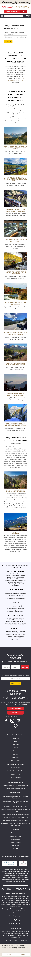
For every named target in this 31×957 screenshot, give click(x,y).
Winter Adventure (15, 777)
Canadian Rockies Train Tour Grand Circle (15, 817)
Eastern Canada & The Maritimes (15, 303)
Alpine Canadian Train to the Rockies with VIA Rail (15, 802)
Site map (15, 848)
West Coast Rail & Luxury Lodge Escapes (15, 394)
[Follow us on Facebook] (6, 721)
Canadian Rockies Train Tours (15, 771)
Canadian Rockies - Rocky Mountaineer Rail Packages (15, 179)
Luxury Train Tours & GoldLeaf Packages (15, 364)
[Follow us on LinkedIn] (19, 721)
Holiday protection (15, 839)
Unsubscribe (24, 940)
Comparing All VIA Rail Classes (15, 788)
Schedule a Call (15, 708)
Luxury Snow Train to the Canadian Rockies (15, 820)
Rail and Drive (15, 774)
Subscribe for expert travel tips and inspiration (15, 675)
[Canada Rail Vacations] (15, 7)
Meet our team (15, 833)
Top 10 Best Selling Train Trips (15, 148)
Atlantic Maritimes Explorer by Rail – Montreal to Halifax (15, 810)
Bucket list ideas (15, 767)
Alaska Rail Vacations (15, 924)
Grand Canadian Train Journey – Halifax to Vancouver (15, 797)
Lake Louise (15, 744)
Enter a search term (8, 34)
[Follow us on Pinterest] (16, 726)
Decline (23, 954)
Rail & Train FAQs (15, 836)
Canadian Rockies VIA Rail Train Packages (15, 210)
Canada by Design (15, 916)
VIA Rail (20, 80)
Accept (9, 954)
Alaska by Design (15, 920)
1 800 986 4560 (13, 11)
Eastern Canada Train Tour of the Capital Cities (15, 814)
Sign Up (25, 667)
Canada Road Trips (16, 928)
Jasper (16, 747)
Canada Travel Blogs (15, 782)
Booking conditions (15, 842)
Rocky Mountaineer (15, 491)
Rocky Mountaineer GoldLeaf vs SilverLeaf (15, 785)
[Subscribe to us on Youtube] (25, 721)
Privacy (16, 940)
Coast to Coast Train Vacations (15, 273)
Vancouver (15, 738)
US (23, 11)
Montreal (15, 754)
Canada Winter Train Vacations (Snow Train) (15, 424)
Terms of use (7, 940)
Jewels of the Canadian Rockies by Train (16, 806)
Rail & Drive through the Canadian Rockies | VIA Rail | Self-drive (15, 824)
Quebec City (15, 757)
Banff (15, 741)
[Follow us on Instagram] (12, 721)
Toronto (15, 751)
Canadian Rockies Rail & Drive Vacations (15, 333)
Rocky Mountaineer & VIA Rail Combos (15, 240)
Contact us (15, 712)
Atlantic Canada (15, 760)
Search (8, 41)
